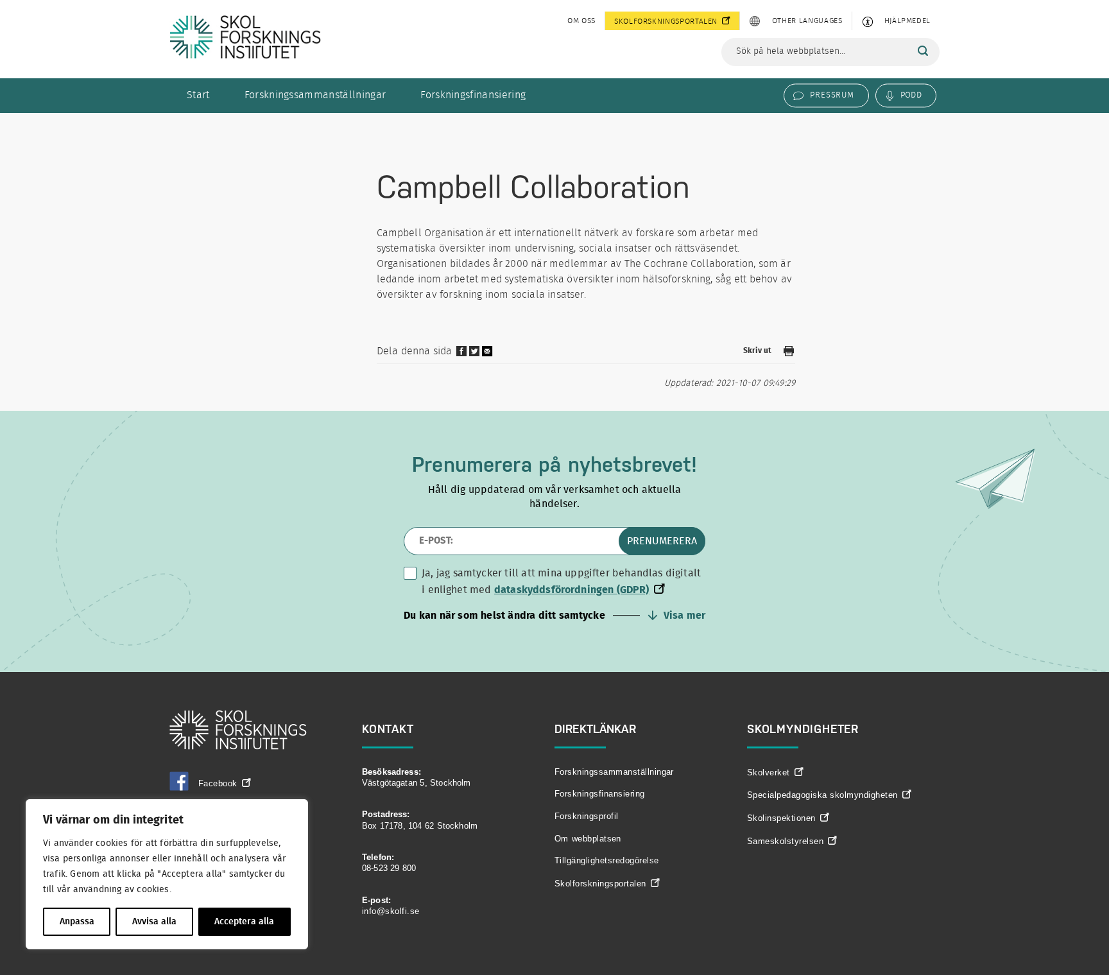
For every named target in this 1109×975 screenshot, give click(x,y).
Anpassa (77, 921)
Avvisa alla (154, 921)
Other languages (807, 20)
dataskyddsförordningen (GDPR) (571, 590)
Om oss (581, 20)
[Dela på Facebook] (461, 354)
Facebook (217, 783)
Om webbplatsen (587, 838)
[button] (554, 615)
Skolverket (768, 772)
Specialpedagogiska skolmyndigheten (822, 795)
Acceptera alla (244, 921)
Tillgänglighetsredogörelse (606, 860)
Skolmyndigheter (803, 729)
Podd (911, 95)
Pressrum (832, 95)
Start (198, 95)
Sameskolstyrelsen (785, 841)
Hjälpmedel (907, 20)
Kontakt (388, 729)
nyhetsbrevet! (632, 464)
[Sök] (923, 51)
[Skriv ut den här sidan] (788, 353)
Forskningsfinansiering (473, 95)
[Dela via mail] (488, 355)
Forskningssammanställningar (315, 95)
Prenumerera (662, 541)
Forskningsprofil (586, 816)
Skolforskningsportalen (666, 21)
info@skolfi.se (391, 911)
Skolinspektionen (781, 818)
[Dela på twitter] (474, 354)
